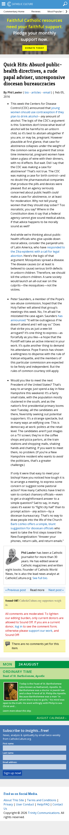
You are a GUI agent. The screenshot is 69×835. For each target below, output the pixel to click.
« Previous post (15, 590)
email (46, 92)
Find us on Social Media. (21, 794)
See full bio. (40, 578)
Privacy (8, 804)
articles (36, 92)
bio (27, 92)
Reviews (36, 11)
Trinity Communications (44, 813)
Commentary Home (14, 11)
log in (18, 626)
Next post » (56, 590)
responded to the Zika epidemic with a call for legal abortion (38, 251)
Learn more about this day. (17, 710)
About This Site (14, 800)
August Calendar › (51, 718)
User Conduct (25, 804)
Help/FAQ (43, 804)
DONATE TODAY (34, 47)
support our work (40, 631)
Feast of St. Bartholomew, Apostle (23, 676)
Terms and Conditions (41, 800)
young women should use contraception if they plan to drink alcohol (37, 112)
